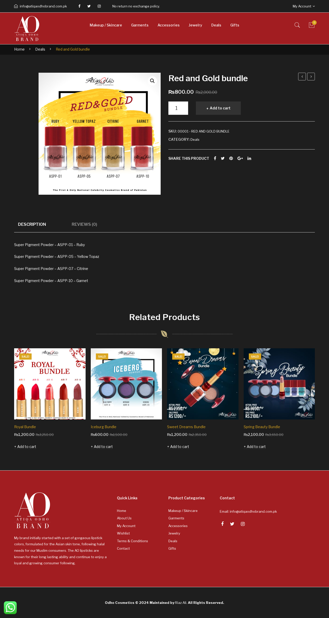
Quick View (74, 408)
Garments (176, 518)
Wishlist (123, 533)
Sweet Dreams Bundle (186, 427)
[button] (152, 81)
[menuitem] (106, 25)
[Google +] (240, 158)
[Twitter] (89, 6)
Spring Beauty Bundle (262, 427)
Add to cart (220, 108)
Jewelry (174, 533)
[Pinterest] (231, 158)
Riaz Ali (180, 603)
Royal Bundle (25, 427)
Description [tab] (32, 224)
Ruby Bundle (302, 77)
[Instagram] (99, 6)
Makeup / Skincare (183, 511)
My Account (126, 526)
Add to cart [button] (26, 446)
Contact (123, 548)
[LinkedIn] (249, 158)
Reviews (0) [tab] (84, 224)
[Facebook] (79, 6)
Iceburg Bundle (103, 427)
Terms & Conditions (132, 541)
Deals (40, 49)
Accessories (178, 526)
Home (19, 49)
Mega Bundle (311, 77)
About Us (124, 518)
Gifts (172, 548)
